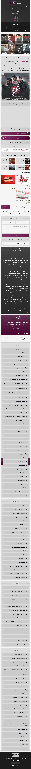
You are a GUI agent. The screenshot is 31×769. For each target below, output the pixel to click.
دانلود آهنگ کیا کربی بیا (23, 733)
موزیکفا (15, 3)
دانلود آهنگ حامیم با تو (23, 524)
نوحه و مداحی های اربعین (22, 633)
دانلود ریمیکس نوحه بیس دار (22, 629)
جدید (22, 61)
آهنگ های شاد (26, 212)
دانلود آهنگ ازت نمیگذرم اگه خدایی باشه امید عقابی (17, 662)
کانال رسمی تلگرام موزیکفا (15, 142)
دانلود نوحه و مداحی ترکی (22, 625)
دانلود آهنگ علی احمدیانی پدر (22, 675)
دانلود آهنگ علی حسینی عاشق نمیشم (20, 679)
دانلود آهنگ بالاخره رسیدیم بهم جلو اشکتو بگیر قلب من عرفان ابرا (16, 383)
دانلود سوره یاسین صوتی (22, 644)
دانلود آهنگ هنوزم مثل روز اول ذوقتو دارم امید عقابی (16, 409)
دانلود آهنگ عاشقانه (23, 442)
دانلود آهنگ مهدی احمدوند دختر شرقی (20, 364)
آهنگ (20, 59)
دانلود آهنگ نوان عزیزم (23, 543)
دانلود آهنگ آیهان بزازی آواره (22, 420)
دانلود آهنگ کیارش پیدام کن (22, 353)
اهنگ (12, 65)
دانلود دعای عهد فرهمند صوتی (21, 637)
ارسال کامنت (15, 236)
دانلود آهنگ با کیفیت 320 (20, 133)
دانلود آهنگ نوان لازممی (23, 729)
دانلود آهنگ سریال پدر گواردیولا (21, 709)
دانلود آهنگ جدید (24, 748)
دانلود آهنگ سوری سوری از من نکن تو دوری (18, 379)
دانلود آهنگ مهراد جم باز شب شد (21, 555)
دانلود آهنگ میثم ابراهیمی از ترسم (20, 513)
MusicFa (14, 24)
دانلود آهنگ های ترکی (23, 446)
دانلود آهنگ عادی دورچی (23, 397)
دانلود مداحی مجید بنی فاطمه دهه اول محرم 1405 (17, 606)
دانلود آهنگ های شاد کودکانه (21, 488)
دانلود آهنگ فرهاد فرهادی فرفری (21, 690)
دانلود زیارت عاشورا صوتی (22, 640)
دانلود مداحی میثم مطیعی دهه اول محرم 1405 (18, 614)
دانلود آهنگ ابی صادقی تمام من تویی (20, 532)
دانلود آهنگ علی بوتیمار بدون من (21, 375)
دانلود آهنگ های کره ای (23, 473)
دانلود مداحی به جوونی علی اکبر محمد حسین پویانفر (17, 621)
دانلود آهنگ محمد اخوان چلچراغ (21, 528)
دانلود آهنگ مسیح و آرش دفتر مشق (20, 712)
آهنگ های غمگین (11, 212)
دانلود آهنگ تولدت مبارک (22, 431)
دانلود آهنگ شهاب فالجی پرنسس (21, 356)
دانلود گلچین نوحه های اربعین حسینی (20, 588)
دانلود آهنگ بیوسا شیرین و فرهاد (20, 424)
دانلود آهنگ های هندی (23, 480)
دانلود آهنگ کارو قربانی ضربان (21, 372)
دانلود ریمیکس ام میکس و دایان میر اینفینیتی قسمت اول (15, 416)
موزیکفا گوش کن (5, 207)
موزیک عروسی (25, 744)
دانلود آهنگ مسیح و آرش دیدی (21, 540)
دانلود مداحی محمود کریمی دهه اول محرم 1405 (18, 610)
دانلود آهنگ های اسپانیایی (22, 469)
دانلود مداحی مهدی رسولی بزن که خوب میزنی (18, 570)
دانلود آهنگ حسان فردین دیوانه (21, 705)
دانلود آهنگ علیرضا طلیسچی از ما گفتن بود (19, 566)
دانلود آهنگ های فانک (23, 562)
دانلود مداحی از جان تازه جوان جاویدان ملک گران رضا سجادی (15, 595)
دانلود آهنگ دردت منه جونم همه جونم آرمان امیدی (17, 720)
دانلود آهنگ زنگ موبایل (23, 450)
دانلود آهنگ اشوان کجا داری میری (21, 682)
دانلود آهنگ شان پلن (23, 412)
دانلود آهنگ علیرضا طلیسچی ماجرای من (19, 547)
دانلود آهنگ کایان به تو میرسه (21, 694)
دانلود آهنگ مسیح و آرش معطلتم (21, 716)
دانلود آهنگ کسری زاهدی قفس (21, 558)
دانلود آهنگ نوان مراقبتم (22, 686)
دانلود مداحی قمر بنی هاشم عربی (21, 618)
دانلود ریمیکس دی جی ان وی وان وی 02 (19, 536)
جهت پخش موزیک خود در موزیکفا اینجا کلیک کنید (15, 30)
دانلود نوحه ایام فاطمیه (23, 439)
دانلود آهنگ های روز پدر (23, 495)
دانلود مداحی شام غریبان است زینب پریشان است (17, 599)
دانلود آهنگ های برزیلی (23, 484)
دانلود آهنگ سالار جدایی (23, 737)
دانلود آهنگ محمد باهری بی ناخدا (21, 349)
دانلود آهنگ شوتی (24, 454)
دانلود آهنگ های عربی (23, 465)
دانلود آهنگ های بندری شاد (22, 461)
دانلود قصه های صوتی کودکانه (21, 492)
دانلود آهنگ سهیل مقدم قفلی (21, 368)
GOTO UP (17, 755)
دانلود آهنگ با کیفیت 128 (20, 138)
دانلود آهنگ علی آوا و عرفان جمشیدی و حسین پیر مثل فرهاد (14, 57)
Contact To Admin (15, 763)
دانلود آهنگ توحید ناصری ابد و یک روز (20, 509)
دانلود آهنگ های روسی (23, 476)
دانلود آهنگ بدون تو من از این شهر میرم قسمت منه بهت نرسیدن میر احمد (16, 670)
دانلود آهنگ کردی (24, 435)
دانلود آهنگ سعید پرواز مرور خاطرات (20, 517)
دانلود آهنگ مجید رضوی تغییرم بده (20, 577)
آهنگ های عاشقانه (4, 212)
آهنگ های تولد (19, 212)
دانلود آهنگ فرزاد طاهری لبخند (21, 506)
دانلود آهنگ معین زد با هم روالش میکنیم (19, 573)
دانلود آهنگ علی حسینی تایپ (22, 401)
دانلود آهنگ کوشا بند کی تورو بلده (20, 697)
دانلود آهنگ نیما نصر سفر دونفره (21, 521)
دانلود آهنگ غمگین (24, 427)
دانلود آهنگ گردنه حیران (23, 360)
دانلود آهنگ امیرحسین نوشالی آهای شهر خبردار (18, 405)
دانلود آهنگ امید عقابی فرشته (21, 551)
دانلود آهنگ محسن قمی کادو (22, 388)
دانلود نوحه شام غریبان (23, 603)
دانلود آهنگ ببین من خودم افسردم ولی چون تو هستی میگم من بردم (16, 393)
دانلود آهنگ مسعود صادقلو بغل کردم (20, 666)
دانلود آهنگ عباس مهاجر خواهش (21, 701)
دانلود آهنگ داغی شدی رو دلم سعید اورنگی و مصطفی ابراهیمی (16, 724)
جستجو (16, 20)
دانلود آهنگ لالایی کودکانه (22, 458)
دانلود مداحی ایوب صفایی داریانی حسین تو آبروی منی (16, 591)
